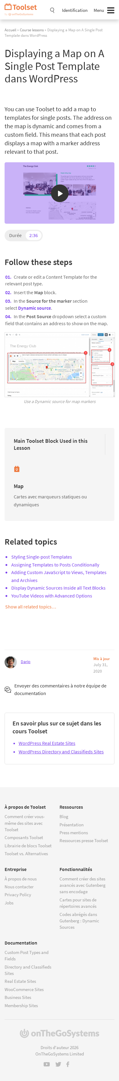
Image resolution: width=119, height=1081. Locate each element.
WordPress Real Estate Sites (47, 743)
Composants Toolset (24, 837)
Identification (75, 10)
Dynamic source (34, 308)
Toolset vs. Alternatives (26, 853)
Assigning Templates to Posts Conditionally (55, 565)
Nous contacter (19, 887)
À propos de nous (21, 879)
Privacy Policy (18, 894)
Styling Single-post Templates (41, 557)
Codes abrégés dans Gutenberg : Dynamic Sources (79, 920)
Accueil (10, 29)
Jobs (9, 903)
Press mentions (74, 832)
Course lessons (32, 29)
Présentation (72, 825)
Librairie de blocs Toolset (28, 846)
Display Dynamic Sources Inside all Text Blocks (58, 588)
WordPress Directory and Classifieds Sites (61, 752)
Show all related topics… (30, 607)
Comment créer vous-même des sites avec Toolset (25, 823)
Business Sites (18, 997)
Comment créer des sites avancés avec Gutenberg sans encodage (83, 885)
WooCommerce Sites (24, 989)
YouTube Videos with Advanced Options (51, 596)
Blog (64, 816)
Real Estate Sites (20, 981)
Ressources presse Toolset (84, 840)
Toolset (23, 10)
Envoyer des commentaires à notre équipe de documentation (60, 690)
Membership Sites (21, 1005)
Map (18, 486)
